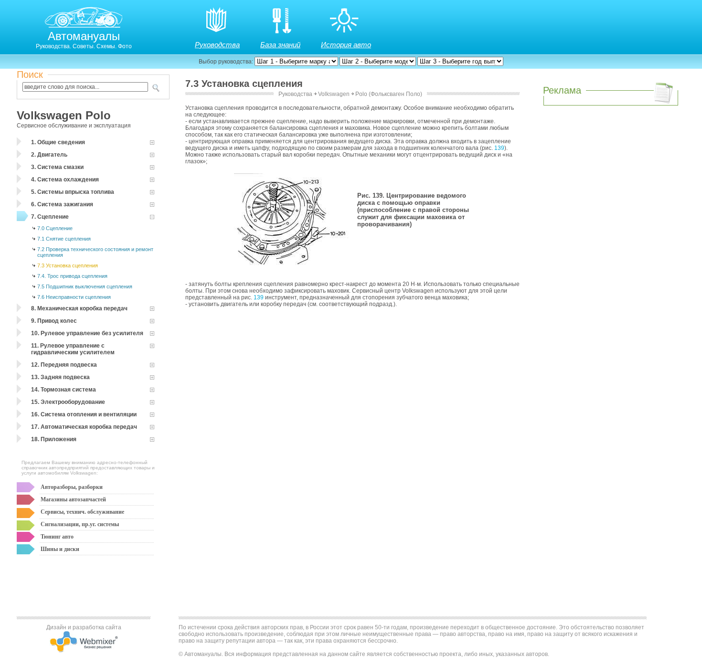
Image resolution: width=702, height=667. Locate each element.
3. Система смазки (57, 167)
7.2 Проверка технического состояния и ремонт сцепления (95, 252)
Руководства (217, 45)
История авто (346, 45)
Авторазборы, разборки (72, 487)
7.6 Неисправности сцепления (74, 297)
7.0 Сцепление (55, 228)
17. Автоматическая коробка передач (84, 426)
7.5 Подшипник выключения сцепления (84, 286)
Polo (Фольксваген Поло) (388, 94)
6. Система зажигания (62, 204)
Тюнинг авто (57, 536)
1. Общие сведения (58, 142)
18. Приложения (53, 439)
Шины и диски (60, 549)
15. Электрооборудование (68, 402)
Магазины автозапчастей (73, 499)
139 (499, 148)
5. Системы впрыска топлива (72, 192)
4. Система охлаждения (65, 179)
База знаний (280, 45)
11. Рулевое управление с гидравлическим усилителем (73, 349)
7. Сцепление (50, 216)
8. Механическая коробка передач (79, 308)
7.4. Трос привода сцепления (72, 276)
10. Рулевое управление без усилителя (87, 333)
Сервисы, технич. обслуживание (82, 511)
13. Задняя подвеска (60, 377)
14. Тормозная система (63, 389)
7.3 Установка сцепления (67, 265)
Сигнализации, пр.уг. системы (80, 524)
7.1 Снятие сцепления (64, 239)
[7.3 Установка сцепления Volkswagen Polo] (293, 268)
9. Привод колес (54, 321)
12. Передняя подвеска (64, 364)
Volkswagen (334, 94)
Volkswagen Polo (64, 115)
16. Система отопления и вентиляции (84, 414)
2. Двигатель (49, 154)
